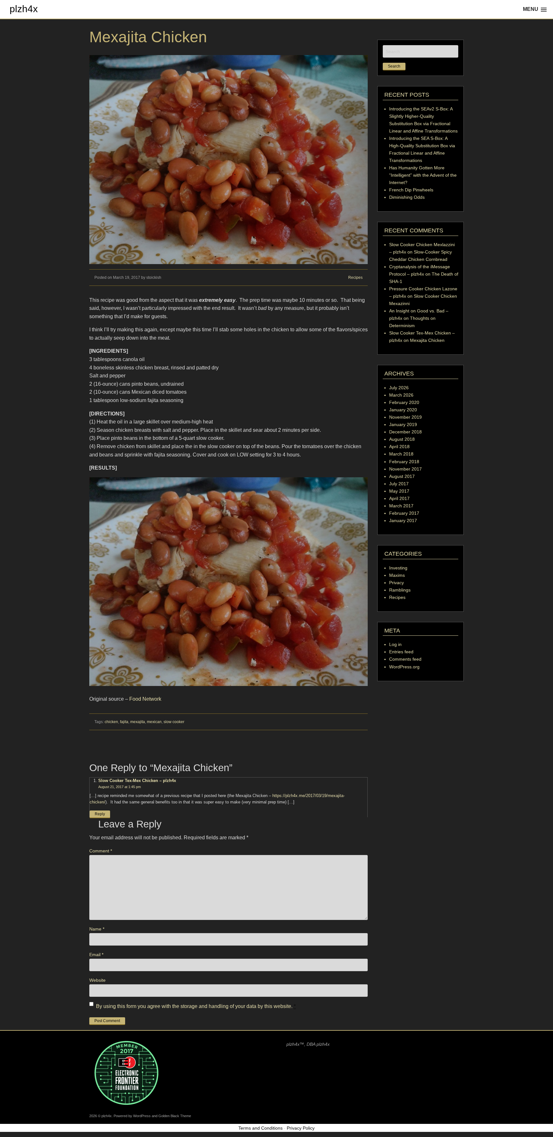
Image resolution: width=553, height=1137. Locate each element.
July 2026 (399, 387)
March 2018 (401, 453)
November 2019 (405, 417)
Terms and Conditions (260, 1128)
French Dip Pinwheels (411, 189)
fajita (124, 722)
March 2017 (401, 505)
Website (97, 980)
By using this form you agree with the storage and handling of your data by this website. (196, 1006)
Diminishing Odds (407, 197)
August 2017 (402, 476)
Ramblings (400, 590)
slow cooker (174, 722)
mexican (154, 722)
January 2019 (403, 424)
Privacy (396, 582)
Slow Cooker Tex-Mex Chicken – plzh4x (137, 780)
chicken (111, 722)
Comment (100, 850)
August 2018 (402, 439)
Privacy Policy (301, 1128)
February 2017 (404, 513)
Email (96, 954)
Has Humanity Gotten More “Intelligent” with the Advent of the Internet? (423, 175)
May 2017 (399, 491)
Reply (100, 814)
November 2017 (405, 469)
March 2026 (401, 395)
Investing (398, 567)
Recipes (355, 277)
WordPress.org (404, 666)
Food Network (145, 699)
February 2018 (404, 461)
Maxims (397, 575)
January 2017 (403, 520)
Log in (395, 644)
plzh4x (24, 9)
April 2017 (399, 498)
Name (96, 928)
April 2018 (399, 446)
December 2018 (405, 431)
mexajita (137, 722)
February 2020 (404, 402)
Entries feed (401, 651)
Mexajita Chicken (427, 340)
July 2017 (399, 483)
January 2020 (403, 409)
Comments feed (405, 659)
